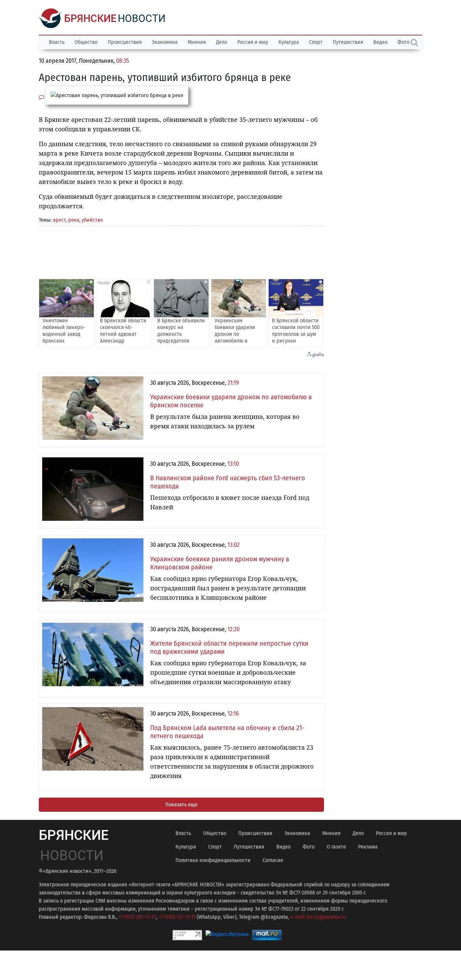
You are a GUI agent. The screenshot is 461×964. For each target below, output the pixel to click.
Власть (56, 42)
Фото (309, 847)
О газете (336, 847)
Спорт (316, 42)
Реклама (368, 847)
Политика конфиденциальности (212, 860)
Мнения (197, 42)
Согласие (273, 860)
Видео (380, 42)
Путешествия (348, 42)
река (73, 220)
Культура (288, 42)
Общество (86, 42)
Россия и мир (252, 42)
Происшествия (125, 42)
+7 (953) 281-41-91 (137, 917)
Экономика (165, 42)
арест (59, 220)
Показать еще (181, 804)
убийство (92, 220)
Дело (221, 42)
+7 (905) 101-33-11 (177, 917)
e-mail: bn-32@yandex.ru (318, 917)
